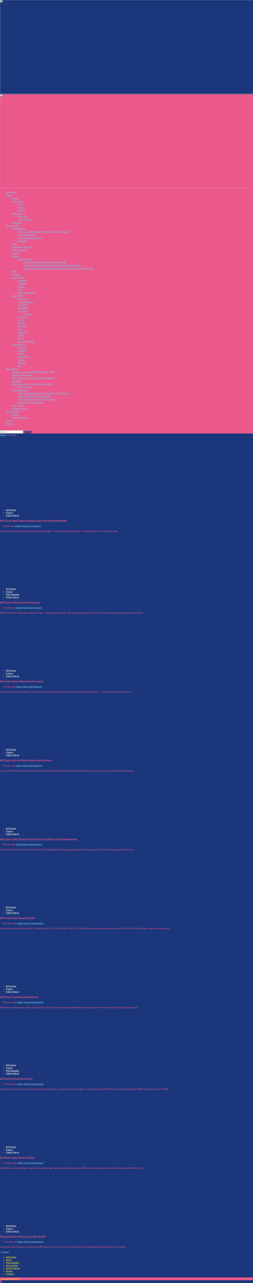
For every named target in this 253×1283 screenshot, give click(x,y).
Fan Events (23, 216)
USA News (17, 213)
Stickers (27, 314)
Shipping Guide (19, 408)
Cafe (20, 204)
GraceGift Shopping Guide (31, 402)
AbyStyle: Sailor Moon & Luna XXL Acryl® (22, 1236)
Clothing (22, 283)
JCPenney (23, 317)
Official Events (25, 219)
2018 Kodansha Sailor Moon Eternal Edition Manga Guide (52, 265)
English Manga (25, 259)
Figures (15, 253)
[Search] (1, 429)
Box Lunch (23, 298)
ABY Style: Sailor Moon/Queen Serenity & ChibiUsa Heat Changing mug (38, 839)
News (9, 195)
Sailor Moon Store (27, 292)
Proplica (16, 274)
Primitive (22, 326)
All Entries (11, 192)
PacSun (21, 323)
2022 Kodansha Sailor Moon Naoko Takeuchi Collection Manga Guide (58, 268)
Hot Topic (23, 310)
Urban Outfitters (26, 341)
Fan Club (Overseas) (22, 246)
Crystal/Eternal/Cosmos (30, 237)
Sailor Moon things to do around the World (33, 378)
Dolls (14, 244)
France (21, 353)
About (9, 420)
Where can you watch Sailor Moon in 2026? (33, 371)
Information (12, 368)
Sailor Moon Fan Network (28, 525)
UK (19, 365)
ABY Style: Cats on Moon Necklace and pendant (26, 760)
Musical (22, 210)
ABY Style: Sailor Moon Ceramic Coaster (22, 681)
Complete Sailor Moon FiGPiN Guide (36, 399)
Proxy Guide (18, 405)
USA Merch (17, 295)
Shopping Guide (20, 390)
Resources (17, 380)
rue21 (20, 329)
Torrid (21, 338)
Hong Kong (23, 356)
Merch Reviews (19, 417)
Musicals (22, 240)
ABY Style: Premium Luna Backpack (19, 996)
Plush (14, 271)
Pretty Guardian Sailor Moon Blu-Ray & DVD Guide (43, 231)
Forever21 (23, 304)
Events (21, 207)
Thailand (22, 362)
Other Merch (18, 344)
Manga (15, 256)
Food (20, 289)
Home (3, 435)
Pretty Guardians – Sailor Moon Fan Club (32, 384)
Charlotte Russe (26, 301)
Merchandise (12, 225)
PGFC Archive (25, 387)
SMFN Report (13, 411)
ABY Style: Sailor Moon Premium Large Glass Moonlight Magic (33, 520)
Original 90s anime (27, 234)
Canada (21, 350)
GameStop (23, 307)
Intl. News (17, 222)
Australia (22, 347)
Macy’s (21, 320)
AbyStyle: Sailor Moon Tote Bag (17, 1157)
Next (6, 1251)
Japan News (18, 201)
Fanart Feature (19, 250)
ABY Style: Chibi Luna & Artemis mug (20, 602)
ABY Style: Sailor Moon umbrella (17, 917)
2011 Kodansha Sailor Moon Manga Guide (44, 262)
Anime (15, 198)
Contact (10, 423)
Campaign (23, 280)
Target (21, 335)
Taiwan (21, 359)
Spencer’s (22, 332)
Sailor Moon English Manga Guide (35, 396)
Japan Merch (18, 277)
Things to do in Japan (22, 374)
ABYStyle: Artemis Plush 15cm (16, 1078)
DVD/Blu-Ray (19, 228)
